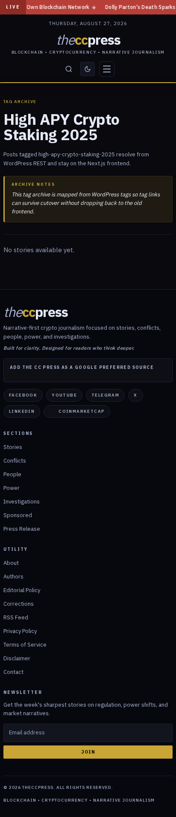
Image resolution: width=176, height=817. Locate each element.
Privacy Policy (20, 631)
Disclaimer (16, 658)
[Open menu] (106, 69)
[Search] (69, 69)
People (12, 474)
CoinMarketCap (82, 411)
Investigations (21, 501)
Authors (13, 576)
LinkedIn (22, 411)
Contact (13, 672)
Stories (12, 447)
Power (11, 488)
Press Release (21, 528)
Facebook (23, 395)
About (11, 563)
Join (88, 752)
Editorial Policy (21, 590)
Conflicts (14, 460)
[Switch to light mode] (87, 69)
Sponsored (17, 515)
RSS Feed (15, 617)
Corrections (18, 603)
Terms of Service (25, 644)
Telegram (105, 395)
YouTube (64, 395)
